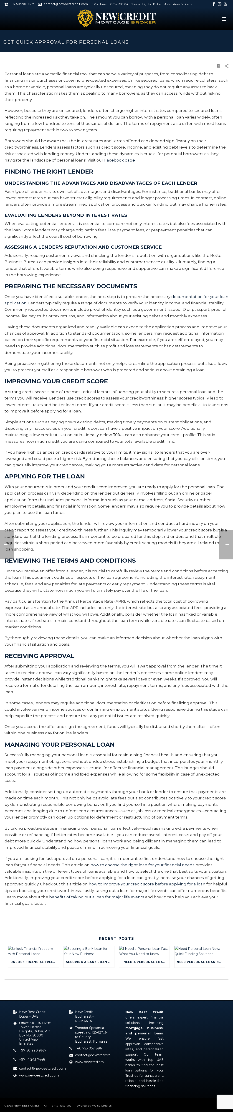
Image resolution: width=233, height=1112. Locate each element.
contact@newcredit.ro (93, 1055)
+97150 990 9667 (22, 4)
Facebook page (119, 160)
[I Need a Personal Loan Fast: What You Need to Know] (144, 951)
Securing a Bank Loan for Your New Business (90, 962)
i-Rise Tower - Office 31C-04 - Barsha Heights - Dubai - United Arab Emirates (142, 4)
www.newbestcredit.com (39, 1075)
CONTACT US (20, 914)
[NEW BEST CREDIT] (116, 18)
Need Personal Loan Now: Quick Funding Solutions (201, 962)
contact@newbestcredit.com (66, 4)
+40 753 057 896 (88, 1048)
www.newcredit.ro (89, 1062)
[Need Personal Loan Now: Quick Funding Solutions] (200, 951)
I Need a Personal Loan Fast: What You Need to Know (146, 962)
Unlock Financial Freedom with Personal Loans (34, 962)
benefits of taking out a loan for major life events (96, 897)
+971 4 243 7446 (32, 1059)
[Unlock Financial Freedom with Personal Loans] (33, 951)
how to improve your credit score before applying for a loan (147, 884)
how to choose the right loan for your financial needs (143, 865)
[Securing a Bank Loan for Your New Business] (89, 951)
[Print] (218, 65)
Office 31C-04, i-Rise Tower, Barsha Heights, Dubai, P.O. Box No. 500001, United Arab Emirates (35, 1033)
